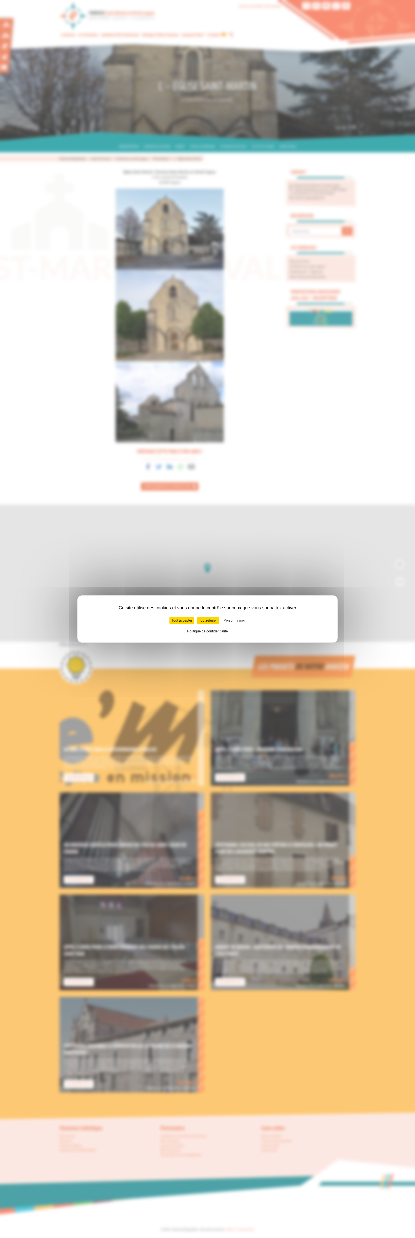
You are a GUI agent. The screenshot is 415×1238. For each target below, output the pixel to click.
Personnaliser (234, 620)
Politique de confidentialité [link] (207, 631)
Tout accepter (182, 620)
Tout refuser (208, 620)
